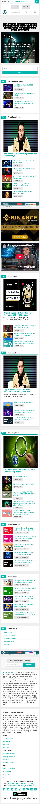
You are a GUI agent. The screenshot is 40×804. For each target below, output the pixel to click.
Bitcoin (20, 24)
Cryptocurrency (24, 30)
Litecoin (15, 26)
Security (14, 30)
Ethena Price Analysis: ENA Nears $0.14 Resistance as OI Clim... (24, 553)
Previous (4, 36)
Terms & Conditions (8, 768)
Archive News (8, 633)
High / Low (5, 747)
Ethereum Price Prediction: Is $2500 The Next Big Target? (19, 470)
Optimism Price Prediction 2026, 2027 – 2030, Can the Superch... (24, 529)
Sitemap (6, 645)
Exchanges (22, 28)
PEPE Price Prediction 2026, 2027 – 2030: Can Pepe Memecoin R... (25, 589)
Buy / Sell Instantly (8, 762)
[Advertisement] (21, 19)
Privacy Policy (6, 771)
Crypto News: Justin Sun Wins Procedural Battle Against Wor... (17, 390)
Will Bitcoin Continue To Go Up (23, 402)
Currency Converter (10, 639)
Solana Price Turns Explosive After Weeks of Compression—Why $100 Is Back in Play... (24, 503)
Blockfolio (5, 759)
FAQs (4, 777)
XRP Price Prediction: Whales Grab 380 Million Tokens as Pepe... (24, 581)
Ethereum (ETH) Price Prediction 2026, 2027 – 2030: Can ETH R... (24, 597)
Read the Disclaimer (11, 672)
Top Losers (5, 745)
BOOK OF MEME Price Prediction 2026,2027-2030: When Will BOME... (25, 614)
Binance (14, 28)
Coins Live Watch (9, 635)
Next (9, 36)
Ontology (7, 28)
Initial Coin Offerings (8, 754)
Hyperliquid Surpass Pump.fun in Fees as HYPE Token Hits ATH (18, 45)
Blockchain (12, 24)
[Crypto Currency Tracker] (5, 12)
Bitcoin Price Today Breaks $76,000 (24, 484)
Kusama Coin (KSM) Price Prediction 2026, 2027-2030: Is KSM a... (25, 537)
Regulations (31, 28)
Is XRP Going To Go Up (20, 476)
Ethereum (27, 24)
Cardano (23, 26)
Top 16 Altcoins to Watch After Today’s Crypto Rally (23, 606)
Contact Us (5, 774)
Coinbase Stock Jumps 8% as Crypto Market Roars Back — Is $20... (23, 103)
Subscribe (29, 665)
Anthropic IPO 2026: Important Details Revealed (23, 545)
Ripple (34, 24)
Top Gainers (6, 742)
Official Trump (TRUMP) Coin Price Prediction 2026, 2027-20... (18, 314)
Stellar (30, 26)
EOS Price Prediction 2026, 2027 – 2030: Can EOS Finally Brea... (24, 562)
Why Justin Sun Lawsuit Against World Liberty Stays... (20, 154)
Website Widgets (9, 642)
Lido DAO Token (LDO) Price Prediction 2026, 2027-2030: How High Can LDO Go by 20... (23, 512)
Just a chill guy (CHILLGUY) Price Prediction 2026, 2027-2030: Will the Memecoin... (24, 494)
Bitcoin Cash (7, 26)
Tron (35, 26)
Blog (5, 24)
